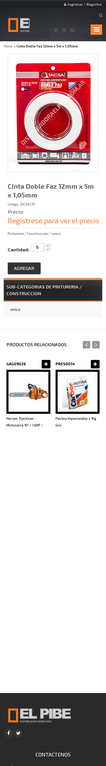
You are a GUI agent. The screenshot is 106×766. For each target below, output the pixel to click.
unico (15, 309)
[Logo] (39, 714)
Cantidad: (18, 249)
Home (8, 46)
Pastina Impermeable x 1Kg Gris (76, 421)
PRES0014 (65, 363)
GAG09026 (16, 363)
